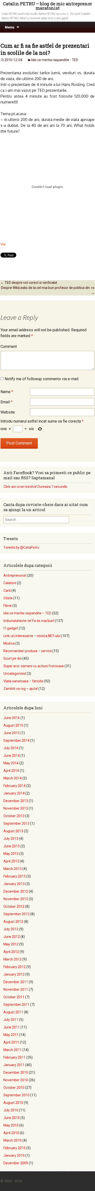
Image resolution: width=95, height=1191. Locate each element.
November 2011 (15, 989)
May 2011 (11, 1035)
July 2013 (10, 838)
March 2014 (12, 778)
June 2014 (11, 755)
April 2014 (11, 771)
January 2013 (14, 884)
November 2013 (15, 808)
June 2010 (11, 1118)
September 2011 (16, 1004)
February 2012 (14, 967)
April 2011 (11, 1042)
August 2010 (13, 1103)
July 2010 (10, 1110)
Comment (8, 346)
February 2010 (14, 1148)
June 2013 (11, 846)
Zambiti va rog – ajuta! (20, 689)
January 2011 (14, 1065)
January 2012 (14, 974)
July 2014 (10, 748)
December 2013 (15, 801)
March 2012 (12, 959)
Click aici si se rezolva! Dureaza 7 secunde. (35, 487)
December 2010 (15, 1072)
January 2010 (14, 1155)
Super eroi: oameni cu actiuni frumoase (33, 666)
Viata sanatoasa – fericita (23, 681)
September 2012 (16, 914)
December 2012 (15, 891)
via (2, 243)
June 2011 (11, 1027)
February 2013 (14, 876)
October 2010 (13, 1087)
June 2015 (11, 733)
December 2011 (15, 982)
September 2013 (16, 823)
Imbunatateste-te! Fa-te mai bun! (28, 621)
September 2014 (16, 740)
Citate (8, 598)
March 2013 (12, 869)
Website (7, 412)
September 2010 (16, 1095)
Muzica (9, 643)
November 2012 (15, 899)
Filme (7, 606)
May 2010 (11, 1125)
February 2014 (14, 786)
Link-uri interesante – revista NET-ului (31, 636)
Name (6, 391)
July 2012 (10, 929)
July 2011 (10, 1020)
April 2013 (11, 861)
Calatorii (9, 583)
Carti (7, 590)
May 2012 (11, 944)
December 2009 (15, 1163)
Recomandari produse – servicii (27, 651)
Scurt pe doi (12, 658)
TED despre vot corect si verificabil (28, 283)
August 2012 (13, 921)
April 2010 (11, 1133)
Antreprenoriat (14, 575)
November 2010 (15, 1080)
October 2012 (13, 906)
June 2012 (11, 937)
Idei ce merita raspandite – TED (27, 613)
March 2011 (12, 1050)
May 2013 (11, 854)
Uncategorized (14, 673)
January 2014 (14, 793)
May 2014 (11, 763)
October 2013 (13, 816)
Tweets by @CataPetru (21, 547)
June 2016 (11, 718)
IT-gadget (10, 628)
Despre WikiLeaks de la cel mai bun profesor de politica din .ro (48, 290)
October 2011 (13, 997)
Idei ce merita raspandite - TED (54, 60)
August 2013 (13, 831)
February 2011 (14, 1057)
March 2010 (12, 1140)
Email (6, 402)
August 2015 (13, 725)
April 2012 (11, 952)
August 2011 (13, 1012)
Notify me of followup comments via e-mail (41, 379)
